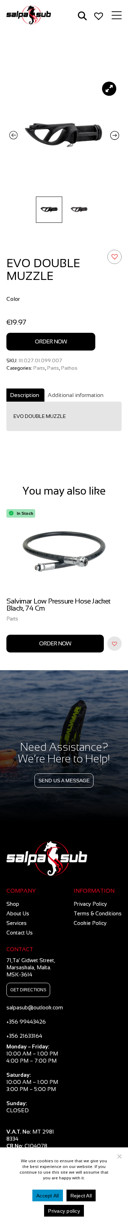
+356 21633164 (24, 1036)
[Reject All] (119, 1156)
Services (16, 923)
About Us (17, 913)
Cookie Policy (90, 923)
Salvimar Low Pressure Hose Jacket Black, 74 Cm (58, 604)
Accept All (47, 1195)
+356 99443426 (26, 1022)
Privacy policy (64, 1211)
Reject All (81, 1195)
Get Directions (28, 989)
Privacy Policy (90, 904)
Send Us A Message (64, 780)
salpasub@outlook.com (34, 1007)
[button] (114, 257)
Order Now (51, 341)
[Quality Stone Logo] (64, 859)
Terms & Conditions (98, 913)
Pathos (69, 368)
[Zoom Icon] (64, 135)
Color (13, 299)
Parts (39, 368)
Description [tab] (24, 395)
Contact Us (19, 933)
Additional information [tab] (75, 395)
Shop (12, 904)
